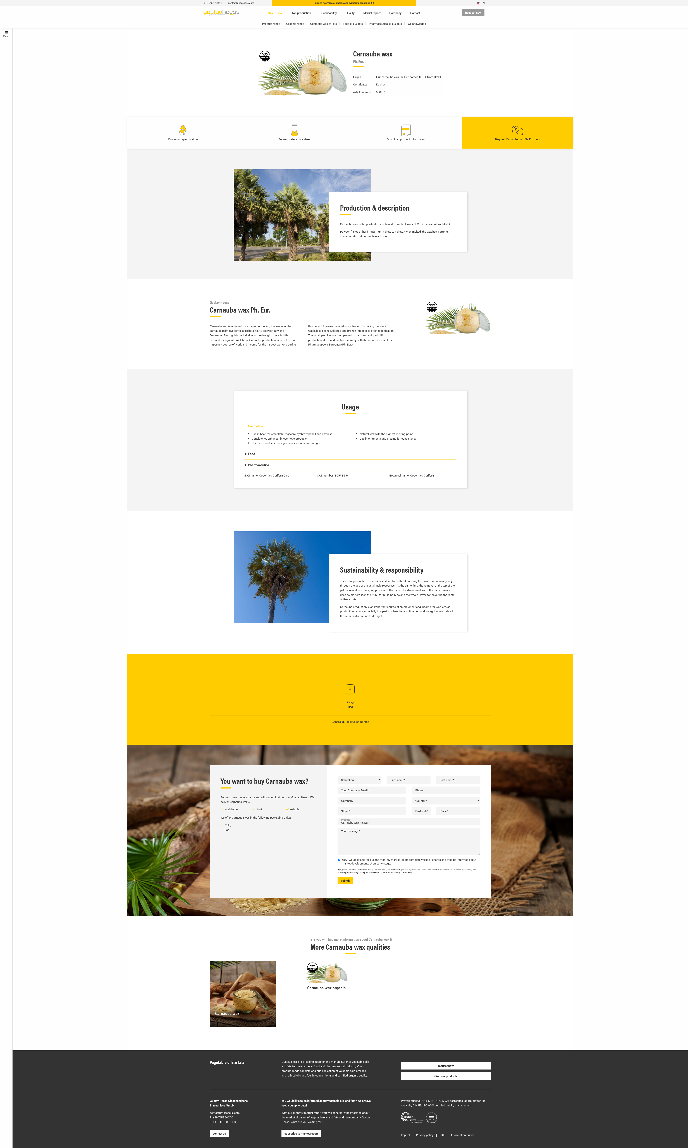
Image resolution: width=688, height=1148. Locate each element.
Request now (473, 12)
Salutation (347, 780)
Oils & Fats (275, 13)
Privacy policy (425, 1135)
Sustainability (328, 13)
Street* (345, 811)
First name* (398, 780)
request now (446, 1066)
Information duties (462, 1135)
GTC (442, 1135)
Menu (6, 36)
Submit (345, 880)
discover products (445, 1076)
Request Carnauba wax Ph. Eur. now (517, 139)
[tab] (350, 426)
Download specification (183, 139)
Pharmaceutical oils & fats (385, 24)
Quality (350, 13)
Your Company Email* (355, 790)
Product (345, 819)
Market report (372, 13)
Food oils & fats (353, 24)
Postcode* (421, 811)
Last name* (447, 780)
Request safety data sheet (294, 139)
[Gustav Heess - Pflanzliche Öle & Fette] (221, 12)
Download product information (406, 139)
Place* (444, 811)
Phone (419, 790)
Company (395, 13)
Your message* (350, 831)
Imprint (405, 1135)
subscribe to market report (301, 1133)
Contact (415, 13)
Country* (421, 800)
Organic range (295, 24)
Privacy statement (374, 869)
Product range (271, 24)
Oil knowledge (417, 24)
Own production (301, 13)
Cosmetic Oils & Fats (323, 24)
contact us (219, 1133)
